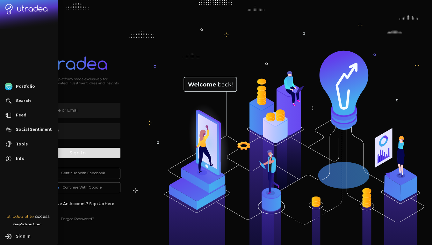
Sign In (77, 153)
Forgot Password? (77, 218)
